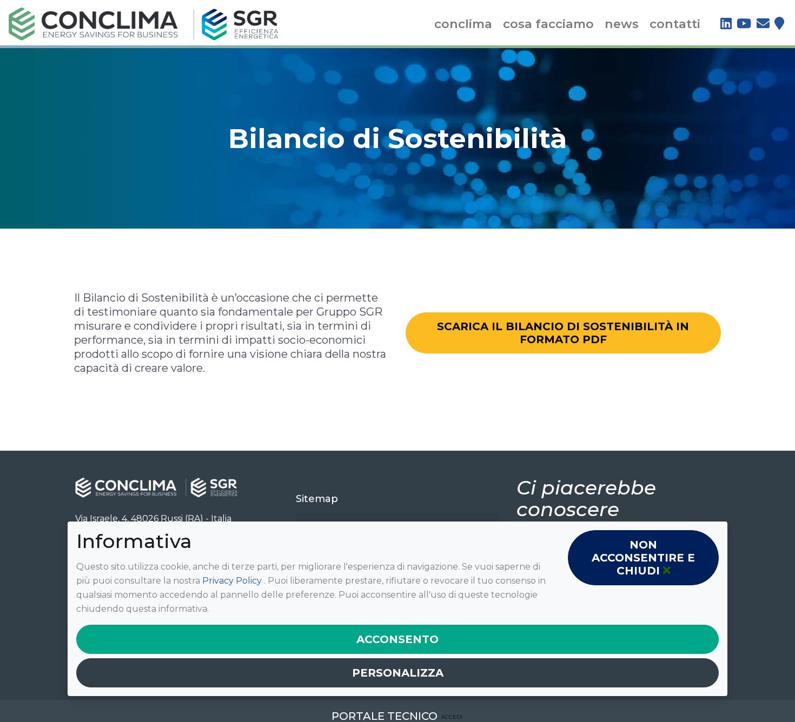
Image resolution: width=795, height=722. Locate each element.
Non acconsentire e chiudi (643, 557)
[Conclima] (143, 22)
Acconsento (397, 639)
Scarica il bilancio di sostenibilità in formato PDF (563, 333)
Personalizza (397, 672)
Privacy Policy (233, 581)
